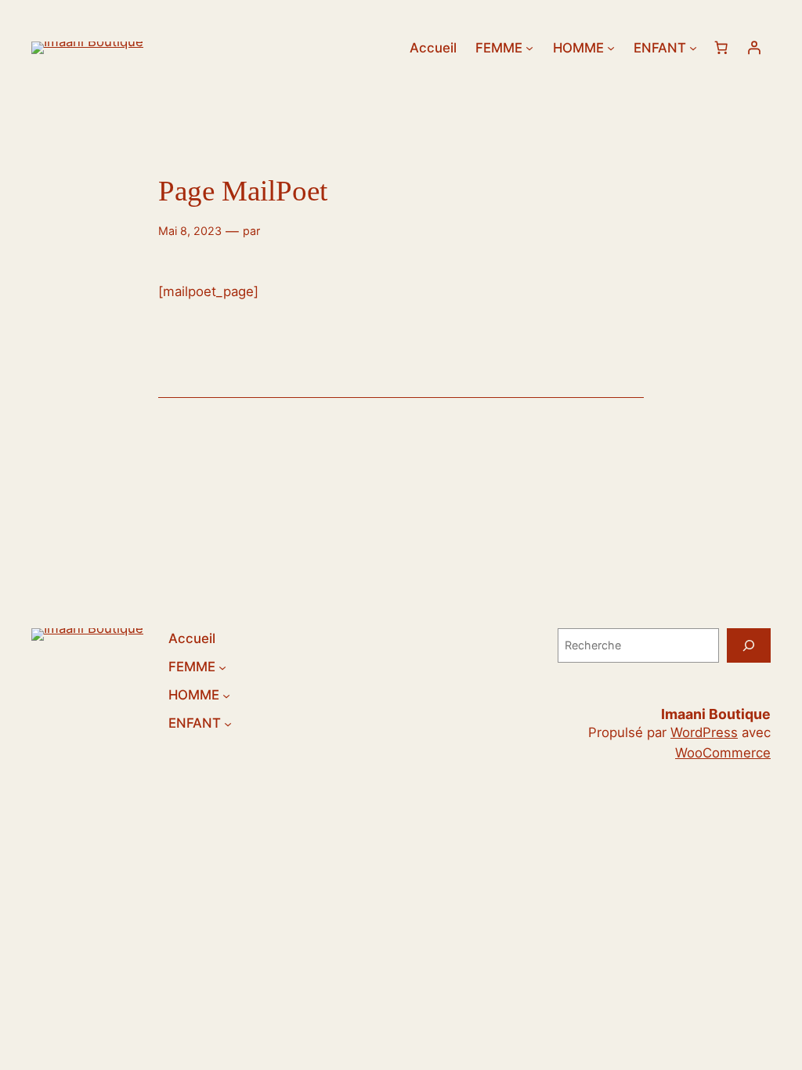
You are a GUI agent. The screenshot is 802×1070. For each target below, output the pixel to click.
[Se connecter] (754, 47)
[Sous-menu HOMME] (611, 48)
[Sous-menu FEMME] (529, 48)
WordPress (704, 732)
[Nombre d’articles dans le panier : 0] (721, 47)
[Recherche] (749, 645)
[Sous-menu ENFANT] (693, 48)
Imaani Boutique (716, 714)
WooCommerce (723, 753)
